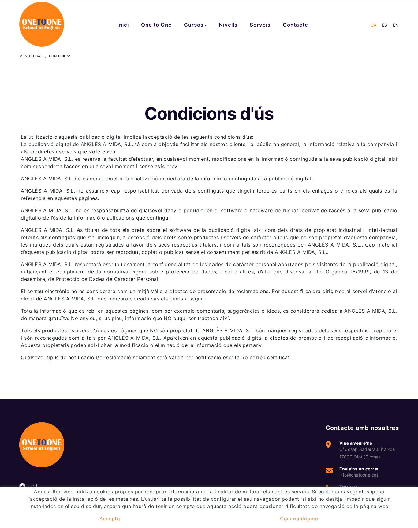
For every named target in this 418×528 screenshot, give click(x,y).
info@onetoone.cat (358, 474)
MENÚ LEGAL (30, 56)
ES (384, 25)
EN (396, 25)
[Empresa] (41, 24)
